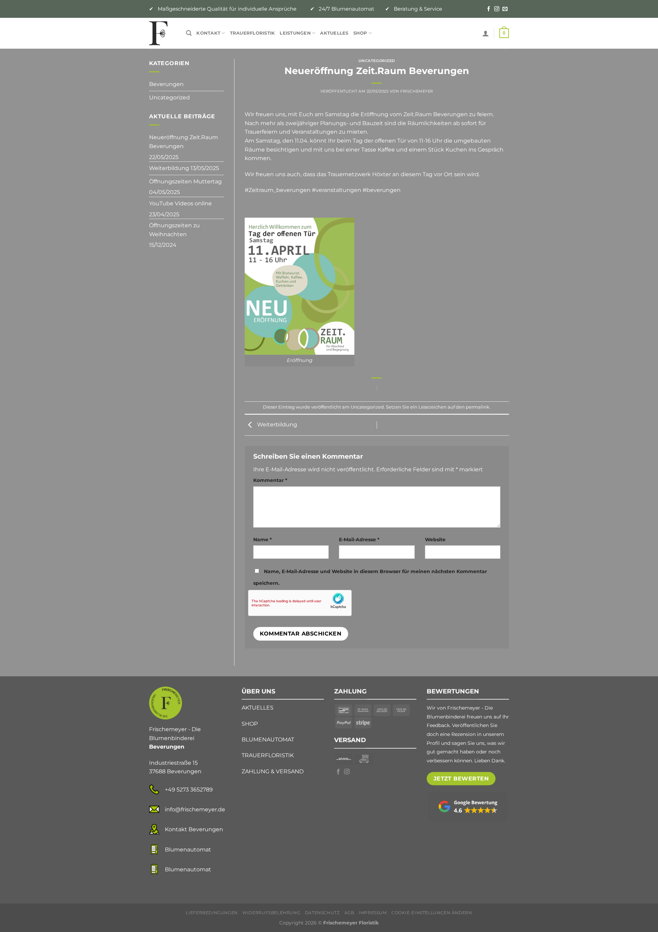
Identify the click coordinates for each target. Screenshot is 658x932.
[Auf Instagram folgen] (496, 9)
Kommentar (270, 480)
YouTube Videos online (180, 203)
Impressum (373, 912)
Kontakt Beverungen (194, 829)
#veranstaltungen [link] (336, 190)
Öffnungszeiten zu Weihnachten (174, 230)
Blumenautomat (188, 849)
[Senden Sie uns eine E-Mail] (505, 9)
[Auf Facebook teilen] (376, 389)
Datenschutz (322, 912)
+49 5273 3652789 (189, 789)
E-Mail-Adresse (359, 539)
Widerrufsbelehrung (271, 912)
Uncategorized (169, 97)
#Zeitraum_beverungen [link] (277, 190)
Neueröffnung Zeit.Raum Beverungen (183, 141)
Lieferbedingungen (211, 912)
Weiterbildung (169, 168)
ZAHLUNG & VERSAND (273, 771)
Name (262, 539)
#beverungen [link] (382, 190)
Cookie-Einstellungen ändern (431, 912)
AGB (349, 912)
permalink (477, 407)
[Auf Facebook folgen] (488, 9)
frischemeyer (416, 91)
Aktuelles (334, 33)
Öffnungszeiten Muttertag (185, 181)
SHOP (250, 724)
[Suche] (189, 33)
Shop (360, 33)
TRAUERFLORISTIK (268, 755)
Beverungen (166, 84)
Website (435, 539)
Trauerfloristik (252, 33)
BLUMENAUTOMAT (268, 739)
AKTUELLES (257, 707)
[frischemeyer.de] (162, 33)
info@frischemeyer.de (195, 809)
